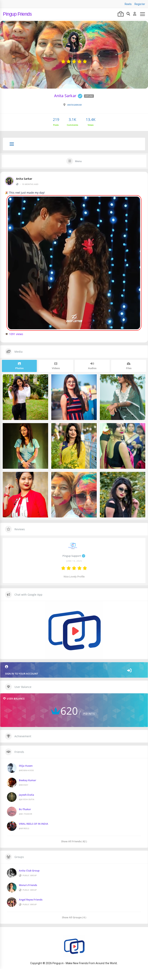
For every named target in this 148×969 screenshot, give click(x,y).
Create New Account (74, 536)
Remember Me (49, 511)
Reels (128, 4)
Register (140, 4)
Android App (74, 548)
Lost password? (103, 512)
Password (41, 491)
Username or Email (46, 472)
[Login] (135, 14)
